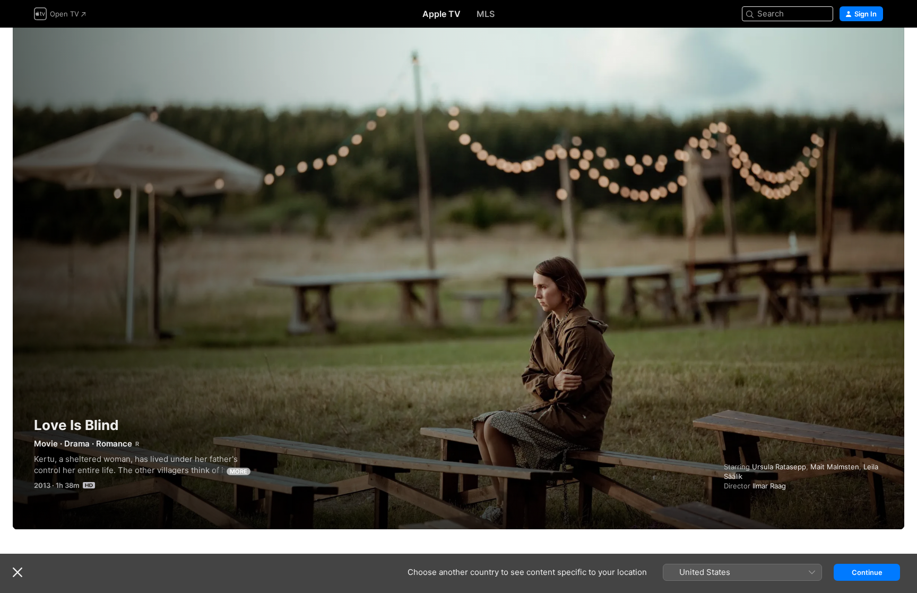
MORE (238, 471)
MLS (486, 13)
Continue (867, 572)
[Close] (17, 572)
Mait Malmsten (834, 466)
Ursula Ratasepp (779, 466)
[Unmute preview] (875, 48)
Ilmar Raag (769, 486)
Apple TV (441, 13)
